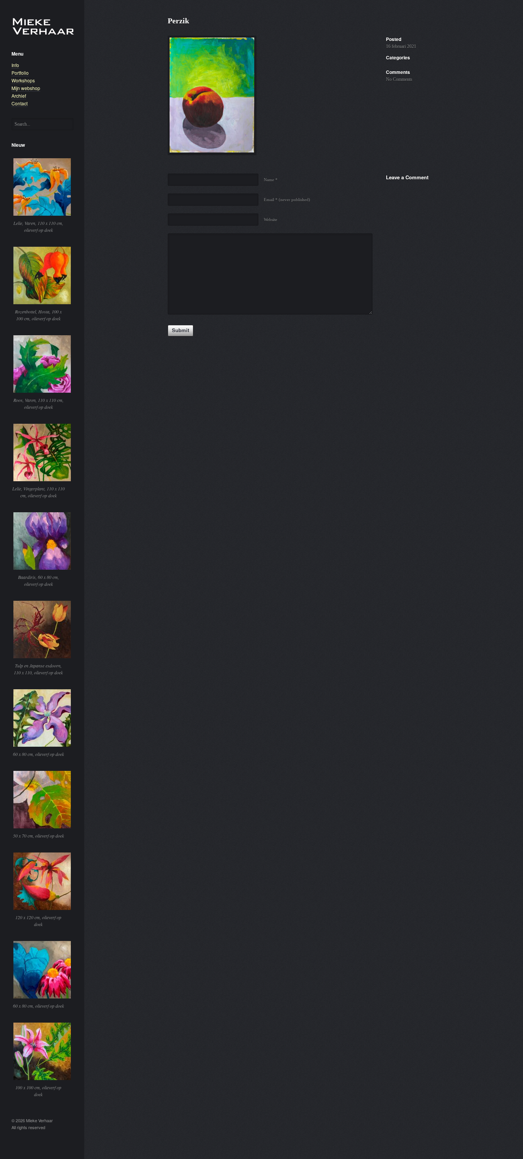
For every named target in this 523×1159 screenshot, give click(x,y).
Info (15, 65)
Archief (18, 95)
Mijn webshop (25, 88)
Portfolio (20, 72)
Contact (19, 103)
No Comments (399, 79)
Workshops (23, 80)
